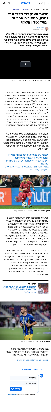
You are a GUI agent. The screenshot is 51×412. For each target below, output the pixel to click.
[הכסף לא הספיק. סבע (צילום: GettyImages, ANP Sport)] (25, 194)
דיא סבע (29, 360)
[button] (40, 3)
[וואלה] (25, 3)
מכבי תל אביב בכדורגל (41, 360)
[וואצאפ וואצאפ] (9, 3)
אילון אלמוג (21, 360)
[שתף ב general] (4, 3)
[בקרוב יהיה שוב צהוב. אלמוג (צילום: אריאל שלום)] (25, 323)
